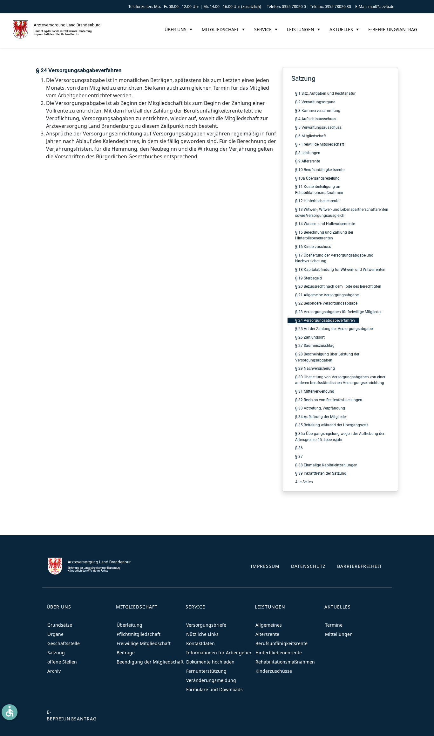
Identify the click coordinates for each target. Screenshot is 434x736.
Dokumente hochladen (210, 662)
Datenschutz (308, 566)
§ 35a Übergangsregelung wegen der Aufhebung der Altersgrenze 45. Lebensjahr (339, 436)
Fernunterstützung (206, 671)
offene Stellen (62, 662)
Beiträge (126, 653)
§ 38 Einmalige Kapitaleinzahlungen (326, 465)
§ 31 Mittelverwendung (314, 391)
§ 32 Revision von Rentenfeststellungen (328, 399)
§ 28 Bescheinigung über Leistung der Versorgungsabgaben (327, 357)
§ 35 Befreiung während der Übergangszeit (331, 425)
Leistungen (300, 29)
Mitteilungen (339, 634)
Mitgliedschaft (220, 29)
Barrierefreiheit (359, 566)
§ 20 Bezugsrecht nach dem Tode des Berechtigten (338, 286)
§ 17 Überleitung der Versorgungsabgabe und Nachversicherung (334, 258)
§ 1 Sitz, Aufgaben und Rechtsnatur (325, 93)
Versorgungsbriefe (206, 625)
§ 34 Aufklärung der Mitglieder (321, 416)
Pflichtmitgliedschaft (138, 634)
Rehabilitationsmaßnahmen (285, 662)
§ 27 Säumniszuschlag (315, 345)
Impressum (265, 566)
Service (263, 29)
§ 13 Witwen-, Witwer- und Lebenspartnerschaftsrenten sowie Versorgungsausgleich (341, 212)
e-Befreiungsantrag (392, 29)
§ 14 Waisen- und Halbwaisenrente (325, 223)
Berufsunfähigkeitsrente (281, 643)
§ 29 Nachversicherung (315, 368)
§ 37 (299, 456)
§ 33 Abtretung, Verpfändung (320, 408)
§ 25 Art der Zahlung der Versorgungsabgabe (334, 328)
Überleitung (129, 625)
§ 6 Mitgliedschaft (310, 136)
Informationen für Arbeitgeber (219, 653)
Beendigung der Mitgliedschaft (150, 662)
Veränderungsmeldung (211, 680)
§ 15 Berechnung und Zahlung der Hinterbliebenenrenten (324, 235)
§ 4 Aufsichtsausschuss (315, 118)
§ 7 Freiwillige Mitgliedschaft (319, 144)
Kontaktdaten (200, 643)
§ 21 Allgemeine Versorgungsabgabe (327, 294)
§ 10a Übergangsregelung (317, 178)
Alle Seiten (304, 481)
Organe (55, 634)
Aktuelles (341, 29)
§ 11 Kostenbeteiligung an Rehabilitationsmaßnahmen (319, 189)
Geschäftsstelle (63, 643)
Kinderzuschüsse (273, 671)
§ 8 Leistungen (307, 152)
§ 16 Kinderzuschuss (313, 246)
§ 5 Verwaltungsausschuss (318, 127)
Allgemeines (268, 625)
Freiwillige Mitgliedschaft (144, 643)
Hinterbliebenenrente (278, 653)
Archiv (54, 671)
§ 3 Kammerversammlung (317, 110)
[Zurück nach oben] (423, 725)
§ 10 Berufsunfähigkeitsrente (319, 169)
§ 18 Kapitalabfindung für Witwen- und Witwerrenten (340, 269)
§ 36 (299, 447)
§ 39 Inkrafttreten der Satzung (320, 473)
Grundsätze (59, 625)
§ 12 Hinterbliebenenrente (317, 200)
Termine (333, 625)
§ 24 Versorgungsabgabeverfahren (325, 320)
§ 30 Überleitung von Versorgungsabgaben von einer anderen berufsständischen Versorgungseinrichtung (340, 380)
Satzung (303, 78)
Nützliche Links (202, 634)
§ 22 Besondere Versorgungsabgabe (326, 303)
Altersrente (267, 634)
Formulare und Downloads (214, 689)
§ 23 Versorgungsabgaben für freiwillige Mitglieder (338, 311)
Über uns (175, 29)
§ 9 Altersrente (307, 161)
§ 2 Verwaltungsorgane (315, 102)
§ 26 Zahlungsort (310, 337)
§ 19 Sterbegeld (308, 278)
